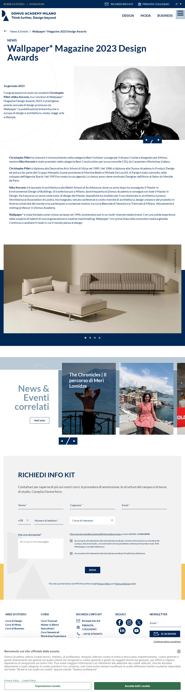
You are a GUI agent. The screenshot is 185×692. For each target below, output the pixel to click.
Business (165, 16)
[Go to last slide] (148, 139)
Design (128, 16)
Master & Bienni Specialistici (50, 626)
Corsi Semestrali (50, 632)
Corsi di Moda (13, 624)
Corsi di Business (14, 628)
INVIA (92, 569)
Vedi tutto (39, 420)
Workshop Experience (53, 636)
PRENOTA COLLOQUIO (156, 4)
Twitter (139, 621)
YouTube (137, 629)
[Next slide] (156, 139)
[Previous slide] (64, 441)
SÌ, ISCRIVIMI (168, 633)
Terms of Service (122, 583)
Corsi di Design (13, 620)
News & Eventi (19, 31)
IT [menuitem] (177, 4)
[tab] (85, 338)
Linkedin (123, 629)
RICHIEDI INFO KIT (122, 4)
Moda (146, 16)
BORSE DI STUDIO (14, 4)
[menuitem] (177, 4)
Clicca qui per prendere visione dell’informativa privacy (96, 534)
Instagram (130, 621)
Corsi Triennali (49, 620)
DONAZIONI (36, 4)
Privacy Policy (104, 583)
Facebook (120, 621)
